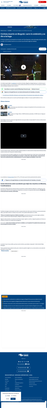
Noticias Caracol (3, 30)
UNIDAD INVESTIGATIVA (27, 5)
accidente (14, 83)
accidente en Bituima (32, 188)
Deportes (14, 395)
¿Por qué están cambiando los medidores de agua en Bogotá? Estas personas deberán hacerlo (22, 299)
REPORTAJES (43, 5)
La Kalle (6, 382)
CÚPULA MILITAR (29, 7)
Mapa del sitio (17, 388)
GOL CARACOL (16, 5)
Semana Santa (11, 177)
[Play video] (23, 67)
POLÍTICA (3, 5)
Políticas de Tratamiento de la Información (34, 399)
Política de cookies (32, 382)
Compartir (42, 49)
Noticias (8, 395)
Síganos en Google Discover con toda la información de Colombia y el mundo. (22, 92)
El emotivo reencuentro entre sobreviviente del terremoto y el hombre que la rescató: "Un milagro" (23, 303)
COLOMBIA (9, 5)
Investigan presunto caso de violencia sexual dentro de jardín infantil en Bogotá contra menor (22, 305)
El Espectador (7, 388)
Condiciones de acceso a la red (34, 377)
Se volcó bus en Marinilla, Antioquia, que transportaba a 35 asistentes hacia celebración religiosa (23, 95)
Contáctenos (17, 384)
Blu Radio (6, 379)
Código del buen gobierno (19, 382)
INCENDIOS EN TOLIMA (21, 7)
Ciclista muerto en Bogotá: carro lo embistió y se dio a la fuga (22, 30)
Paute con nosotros (18, 389)
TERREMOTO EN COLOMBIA (11, 7)
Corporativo (31, 386)
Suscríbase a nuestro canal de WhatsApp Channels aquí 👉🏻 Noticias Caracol (21, 89)
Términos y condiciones (33, 384)
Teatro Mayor (7, 389)
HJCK (6, 384)
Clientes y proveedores (18, 386)
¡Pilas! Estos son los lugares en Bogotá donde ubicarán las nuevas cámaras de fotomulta (21, 301)
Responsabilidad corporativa (33, 379)
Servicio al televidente (18, 377)
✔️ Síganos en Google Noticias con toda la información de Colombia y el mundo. (22, 180)
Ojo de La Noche (14, 251)
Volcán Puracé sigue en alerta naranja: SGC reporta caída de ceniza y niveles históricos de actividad (23, 308)
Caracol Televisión (8, 377)
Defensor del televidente (19, 379)
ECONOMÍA (36, 5)
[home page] (23, 2)
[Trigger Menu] (2, 2)
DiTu (6, 386)
